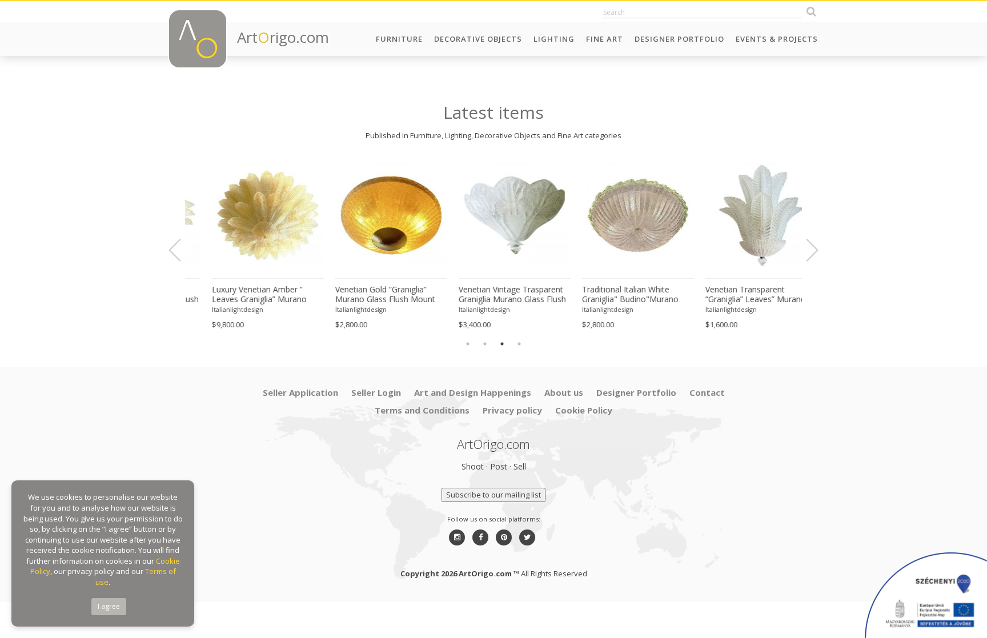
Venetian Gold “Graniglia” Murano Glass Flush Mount (364, 294)
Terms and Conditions (422, 410)
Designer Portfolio (679, 39)
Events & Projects (777, 39)
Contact (707, 392)
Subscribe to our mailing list (493, 494)
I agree (109, 606)
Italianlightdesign (216, 309)
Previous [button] (181, 250)
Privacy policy (512, 410)
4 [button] (519, 344)
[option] (246, 244)
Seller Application (300, 392)
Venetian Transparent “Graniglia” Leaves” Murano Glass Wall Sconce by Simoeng (734, 294)
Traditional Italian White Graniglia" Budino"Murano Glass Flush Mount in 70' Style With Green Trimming (616, 294)
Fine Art (604, 39)
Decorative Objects (478, 39)
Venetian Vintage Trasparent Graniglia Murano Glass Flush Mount (491, 294)
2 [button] (485, 344)
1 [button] (468, 344)
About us (563, 392)
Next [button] (805, 250)
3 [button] (502, 344)
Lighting (554, 39)
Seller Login (376, 392)
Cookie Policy (583, 410)
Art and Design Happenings (472, 392)
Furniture (399, 39)
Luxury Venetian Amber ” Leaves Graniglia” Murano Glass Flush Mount (238, 294)
